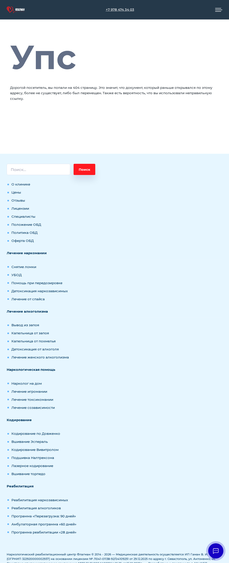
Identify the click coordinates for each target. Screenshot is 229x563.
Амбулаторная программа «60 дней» (43, 524)
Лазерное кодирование (32, 466)
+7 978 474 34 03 (120, 9)
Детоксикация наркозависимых (39, 291)
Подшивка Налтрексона (32, 458)
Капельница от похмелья (33, 341)
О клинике (20, 184)
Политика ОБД (24, 232)
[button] (215, 551)
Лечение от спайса (28, 299)
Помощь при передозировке (36, 283)
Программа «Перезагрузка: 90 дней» (43, 516)
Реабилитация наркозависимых (39, 500)
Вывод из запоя (25, 325)
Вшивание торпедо (28, 474)
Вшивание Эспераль (29, 441)
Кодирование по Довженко (35, 433)
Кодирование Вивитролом (35, 450)
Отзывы (18, 200)
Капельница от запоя (30, 333)
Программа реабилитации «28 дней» (43, 532)
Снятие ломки (23, 267)
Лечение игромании (29, 391)
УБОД (16, 275)
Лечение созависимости (33, 407)
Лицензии (20, 208)
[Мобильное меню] (218, 10)
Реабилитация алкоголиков (36, 508)
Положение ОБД (26, 224)
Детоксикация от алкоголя (35, 349)
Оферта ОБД (22, 241)
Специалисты (23, 216)
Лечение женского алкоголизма (40, 357)
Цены (16, 192)
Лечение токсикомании (32, 399)
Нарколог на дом (26, 383)
